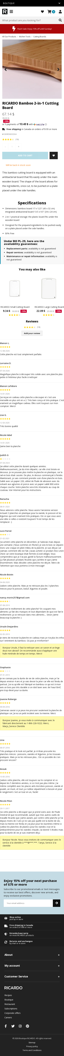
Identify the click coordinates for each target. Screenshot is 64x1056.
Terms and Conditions (32, 1050)
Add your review (32, 333)
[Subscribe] (56, 903)
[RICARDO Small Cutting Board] (15, 288)
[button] (32, 124)
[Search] (60, 20)
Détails (32, 918)
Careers (8, 1017)
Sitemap (32, 1042)
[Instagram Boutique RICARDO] (20, 1026)
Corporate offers (12, 1013)
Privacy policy (32, 1046)
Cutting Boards (39, 36)
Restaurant (9, 1004)
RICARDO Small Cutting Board (14, 307)
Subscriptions (10, 1008)
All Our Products (9, 36)
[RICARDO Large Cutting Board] (49, 288)
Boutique (8, 999)
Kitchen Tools (24, 36)
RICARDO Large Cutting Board (49, 307)
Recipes (8, 995)
